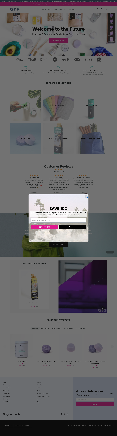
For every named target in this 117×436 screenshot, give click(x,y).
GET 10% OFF (44, 227)
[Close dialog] (86, 196)
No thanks (72, 227)
